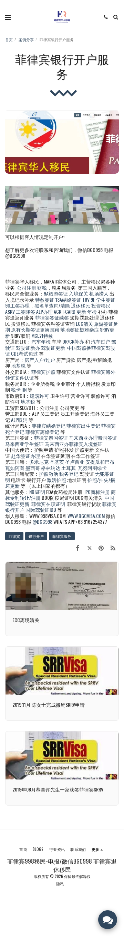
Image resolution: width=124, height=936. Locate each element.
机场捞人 (98, 293)
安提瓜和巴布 (99, 461)
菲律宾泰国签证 (51, 437)
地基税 (18, 365)
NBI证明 (37, 491)
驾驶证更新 (53, 347)
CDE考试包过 (24, 353)
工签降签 (25, 311)
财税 (42, 287)
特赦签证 (44, 299)
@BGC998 (42, 521)
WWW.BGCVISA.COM (86, 515)
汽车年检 (41, 341)
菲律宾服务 (61, 536)
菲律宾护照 (43, 371)
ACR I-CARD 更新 (70, 311)
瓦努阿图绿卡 (92, 467)
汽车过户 (100, 341)
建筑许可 (39, 395)
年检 (92, 311)
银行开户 (36, 536)
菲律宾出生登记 (83, 425)
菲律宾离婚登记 (42, 431)
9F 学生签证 (103, 299)
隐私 (60, 883)
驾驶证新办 (28, 347)
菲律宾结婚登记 (48, 425)
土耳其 (68, 467)
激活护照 (56, 479)
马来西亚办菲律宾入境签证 (74, 443)
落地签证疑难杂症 (79, 329)
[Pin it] (101, 547)
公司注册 (26, 287)
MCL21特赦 (42, 335)
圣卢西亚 (74, 461)
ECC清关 (84, 323)
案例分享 (26, 39)
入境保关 (78, 293)
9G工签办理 (17, 305)
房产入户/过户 (39, 359)
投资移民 (101, 305)
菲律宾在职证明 (48, 503)
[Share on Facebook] (77, 547)
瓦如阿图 (14, 467)
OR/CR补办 (73, 341)
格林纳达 (51, 467)
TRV (86, 299)
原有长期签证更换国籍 (35, 329)
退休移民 (81, 305)
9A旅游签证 (56, 293)
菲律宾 (14, 536)
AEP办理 (44, 311)
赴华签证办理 (25, 455)
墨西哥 (33, 467)
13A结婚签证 (68, 299)
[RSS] (113, 547)
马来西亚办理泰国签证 (93, 437)
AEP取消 (19, 419)
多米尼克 (39, 461)
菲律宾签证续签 (52, 317)
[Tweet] (89, 547)
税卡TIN (19, 389)
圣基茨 (57, 461)
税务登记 (69, 473)
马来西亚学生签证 (24, 443)
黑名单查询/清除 (52, 305)
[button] (7, 16)
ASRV (10, 311)
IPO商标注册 (97, 491)
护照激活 (48, 473)
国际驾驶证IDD (40, 509)
